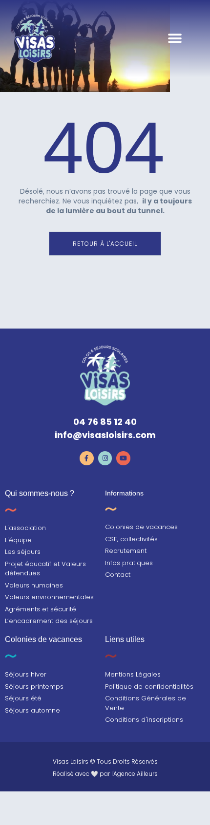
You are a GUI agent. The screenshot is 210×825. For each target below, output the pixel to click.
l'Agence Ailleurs (134, 774)
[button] (175, 39)
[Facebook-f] (87, 458)
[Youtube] (123, 458)
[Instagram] (105, 458)
